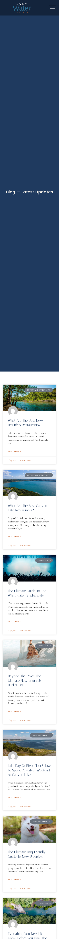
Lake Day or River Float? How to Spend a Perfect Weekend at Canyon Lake (29, 770)
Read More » (14, 451)
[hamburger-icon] (52, 7)
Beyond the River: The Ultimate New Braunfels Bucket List (24, 680)
